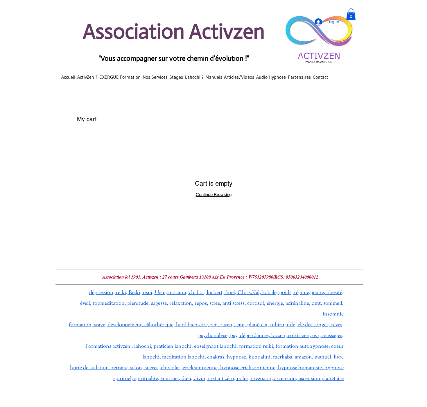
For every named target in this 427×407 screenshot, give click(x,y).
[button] (351, 14)
